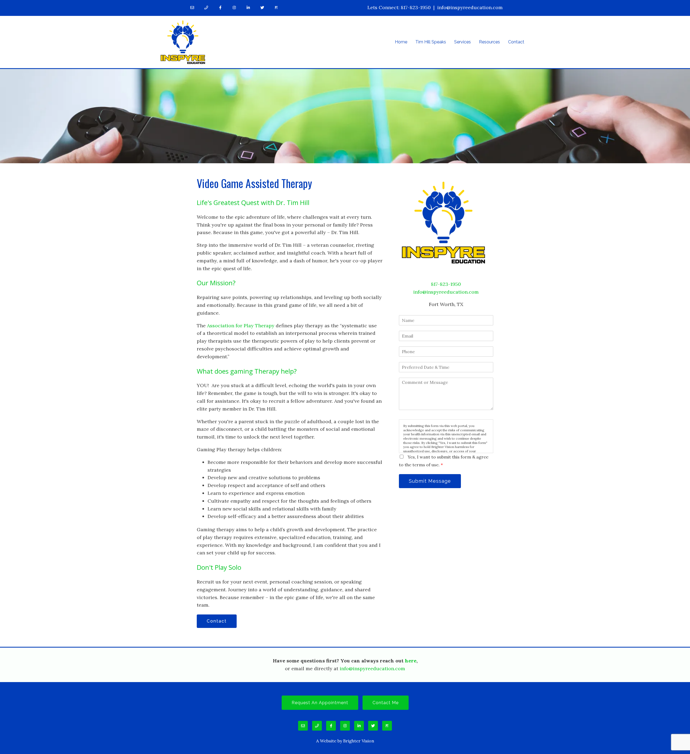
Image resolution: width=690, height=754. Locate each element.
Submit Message (430, 481)
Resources (489, 41)
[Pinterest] (276, 7)
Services (462, 41)
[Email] (192, 7)
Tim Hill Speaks (430, 41)
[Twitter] (262, 7)
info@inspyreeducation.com (470, 7)
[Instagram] (234, 7)
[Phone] (206, 7)
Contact (516, 41)
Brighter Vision (358, 740)
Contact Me (385, 702)
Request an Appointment (320, 702)
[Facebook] (220, 7)
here (410, 661)
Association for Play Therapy (240, 325)
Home (401, 41)
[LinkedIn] (248, 7)
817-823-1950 (416, 7)
